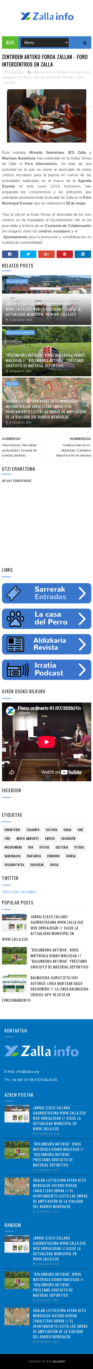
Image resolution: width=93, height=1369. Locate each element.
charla (71, 856)
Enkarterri (9, 77)
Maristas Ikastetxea (47, 77)
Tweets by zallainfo (19, 891)
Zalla (80, 77)
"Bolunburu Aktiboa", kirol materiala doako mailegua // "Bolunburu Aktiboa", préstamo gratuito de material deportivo (45, 360)
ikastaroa (34, 856)
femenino (53, 856)
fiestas (44, 847)
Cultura (51, 830)
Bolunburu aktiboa (20, 332)
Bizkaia (63, 72)
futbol (79, 847)
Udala (67, 830)
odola (54, 865)
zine (7, 838)
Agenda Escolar (44, 72)
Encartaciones (80, 72)
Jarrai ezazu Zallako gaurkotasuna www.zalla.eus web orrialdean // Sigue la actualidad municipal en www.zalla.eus (43, 309)
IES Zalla (24, 77)
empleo (50, 838)
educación (68, 838)
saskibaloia (12, 856)
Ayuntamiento (17, 281)
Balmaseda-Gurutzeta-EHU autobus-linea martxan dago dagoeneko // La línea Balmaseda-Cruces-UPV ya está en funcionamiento (46, 989)
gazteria (62, 847)
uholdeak (37, 865)
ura (30, 847)
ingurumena (13, 847)
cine (80, 830)
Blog (10, 43)
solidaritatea (14, 865)
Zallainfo (8, 82)
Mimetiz (68, 77)
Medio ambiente (28, 838)
